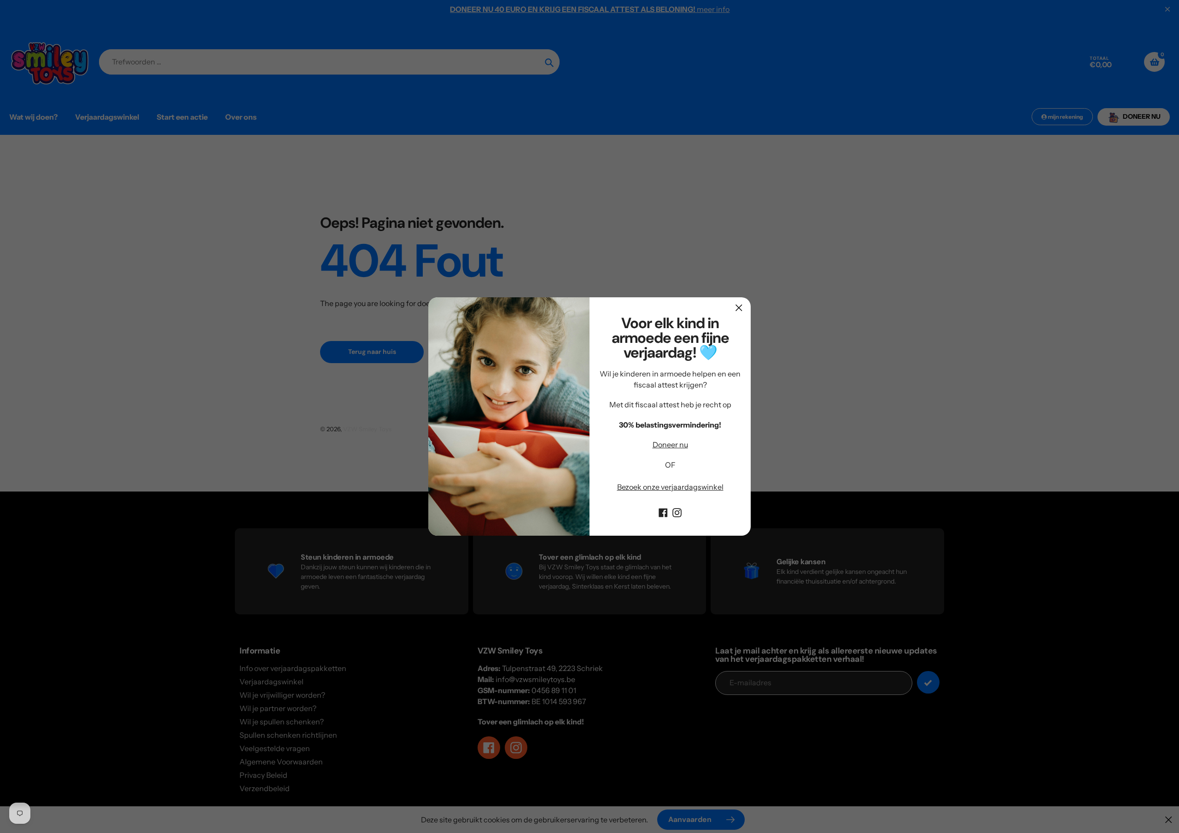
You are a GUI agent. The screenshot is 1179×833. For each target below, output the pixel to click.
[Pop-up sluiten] (739, 307)
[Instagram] (677, 511)
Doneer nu (670, 444)
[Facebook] (663, 511)
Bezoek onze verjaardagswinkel (670, 487)
